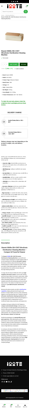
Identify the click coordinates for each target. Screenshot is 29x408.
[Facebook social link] (11, 1)
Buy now (23, 64)
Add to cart (13, 64)
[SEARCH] (26, 11)
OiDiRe (8, 256)
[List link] (14, 370)
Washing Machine (10, 15)
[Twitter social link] (13, 1)
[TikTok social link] (11, 382)
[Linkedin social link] (15, 1)
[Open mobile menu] (1, 6)
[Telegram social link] (17, 1)
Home (2, 15)
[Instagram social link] (4, 382)
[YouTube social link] (6, 382)
